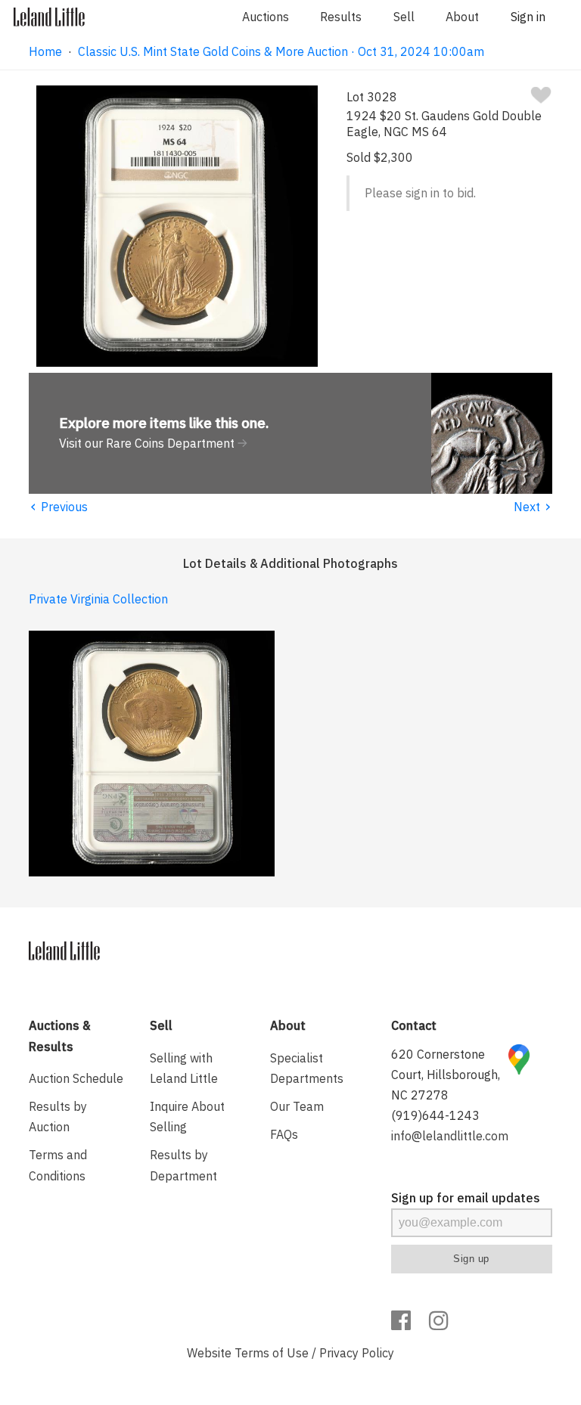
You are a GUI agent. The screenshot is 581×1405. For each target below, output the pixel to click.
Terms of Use (272, 1352)
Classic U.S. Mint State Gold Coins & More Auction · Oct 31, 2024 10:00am (281, 51)
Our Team (297, 1106)
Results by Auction (58, 1116)
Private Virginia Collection (98, 598)
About (462, 16)
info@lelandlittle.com (449, 1135)
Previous (58, 506)
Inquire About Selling (187, 1116)
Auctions (265, 16)
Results (341, 16)
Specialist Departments (306, 1068)
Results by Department (183, 1165)
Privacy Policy (356, 1352)
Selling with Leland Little (184, 1068)
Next (533, 506)
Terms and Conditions (58, 1165)
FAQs (284, 1134)
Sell (404, 16)
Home (45, 51)
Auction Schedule (76, 1078)
